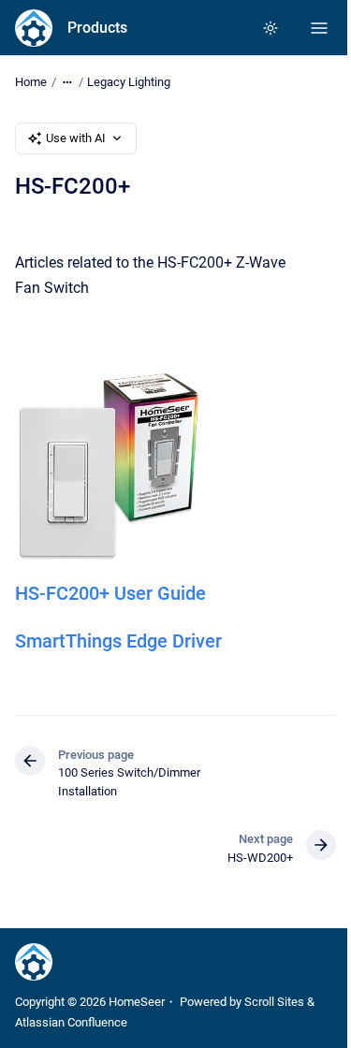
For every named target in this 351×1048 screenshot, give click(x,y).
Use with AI (76, 138)
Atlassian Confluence (71, 1022)
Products (97, 27)
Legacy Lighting (128, 82)
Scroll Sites (274, 1002)
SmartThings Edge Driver (118, 641)
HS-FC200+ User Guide (110, 593)
